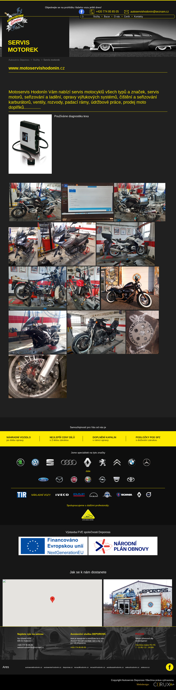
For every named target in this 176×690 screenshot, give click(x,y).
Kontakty (138, 16)
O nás (117, 16)
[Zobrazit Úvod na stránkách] (83, 16)
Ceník (127, 16)
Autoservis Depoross (19, 60)
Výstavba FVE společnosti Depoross (88, 532)
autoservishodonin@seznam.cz (149, 11)
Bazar (107, 16)
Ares (6, 667)
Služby (96, 16)
